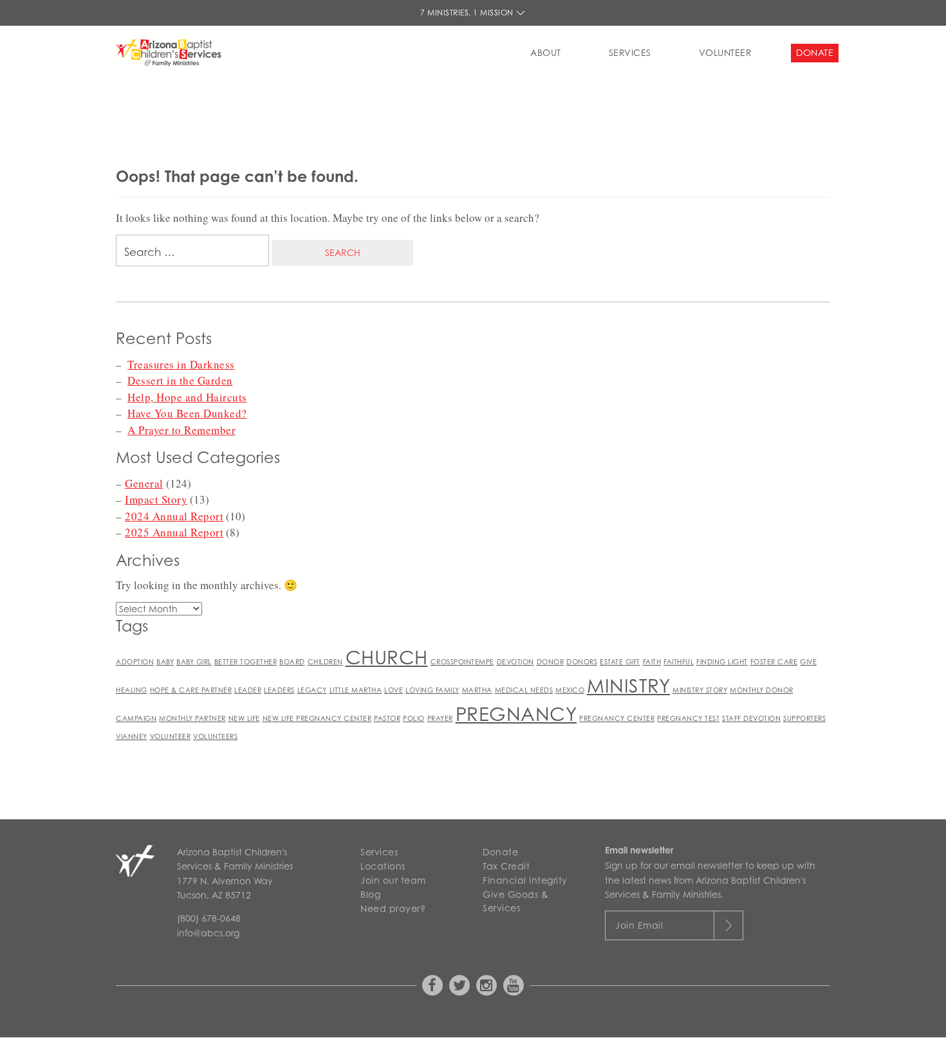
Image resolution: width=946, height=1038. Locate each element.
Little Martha (355, 690)
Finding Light (722, 662)
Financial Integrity (525, 880)
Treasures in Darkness (181, 364)
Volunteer (725, 52)
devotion (515, 662)
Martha (477, 690)
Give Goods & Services (515, 901)
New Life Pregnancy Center (317, 718)
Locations (382, 865)
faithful (678, 662)
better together (245, 662)
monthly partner (192, 718)
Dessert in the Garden (180, 380)
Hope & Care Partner (191, 690)
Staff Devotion (751, 718)
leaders (279, 690)
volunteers (215, 736)
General (144, 483)
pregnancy (516, 714)
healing (131, 690)
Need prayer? (392, 908)
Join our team (393, 880)
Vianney (131, 736)
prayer (440, 718)
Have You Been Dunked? (187, 413)
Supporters (804, 718)
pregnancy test (688, 718)
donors (581, 662)
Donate (814, 52)
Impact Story (156, 499)
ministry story (699, 690)
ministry (628, 686)
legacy (312, 690)
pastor (387, 718)
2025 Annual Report (174, 532)
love (393, 690)
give (808, 662)
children (325, 662)
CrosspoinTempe (462, 662)
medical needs (524, 690)
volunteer (170, 736)
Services (630, 52)
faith (652, 662)
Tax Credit (506, 865)
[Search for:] (192, 254)
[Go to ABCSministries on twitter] (459, 985)
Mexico (569, 690)
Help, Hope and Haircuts (187, 397)
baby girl (194, 662)
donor (550, 662)
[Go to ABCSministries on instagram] (486, 985)
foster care (774, 662)
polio (414, 718)
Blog (370, 894)
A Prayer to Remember (181, 430)
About (545, 52)
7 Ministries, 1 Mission (467, 12)
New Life (244, 718)
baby (165, 662)
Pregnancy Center (616, 718)
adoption (135, 662)
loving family (432, 690)
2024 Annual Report (174, 516)
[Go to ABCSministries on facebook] (432, 985)
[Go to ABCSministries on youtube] (513, 985)
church (387, 657)
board (292, 662)
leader (247, 690)
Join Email (639, 925)
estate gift (620, 662)
